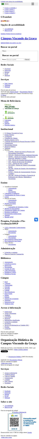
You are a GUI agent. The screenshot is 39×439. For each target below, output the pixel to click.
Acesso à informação (11, 373)
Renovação (8, 265)
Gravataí (7, 287)
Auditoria (7, 315)
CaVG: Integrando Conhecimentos (15, 227)
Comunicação (9, 143)
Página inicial (14, 92)
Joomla (29, 432)
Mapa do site (8, 30)
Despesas (7, 318)
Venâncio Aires (9, 304)
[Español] (3, 21)
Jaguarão (7, 288)
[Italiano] (7, 21)
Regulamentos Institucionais (13, 213)
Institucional (8, 312)
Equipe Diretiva (9, 135)
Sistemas (7, 215)
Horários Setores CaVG (12, 140)
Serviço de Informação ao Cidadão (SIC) (17, 325)
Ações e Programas (10, 313)
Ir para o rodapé (10, 13)
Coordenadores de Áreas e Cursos (15, 195)
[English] (1, 21)
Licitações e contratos (11, 252)
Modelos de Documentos (12, 208)
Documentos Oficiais (26, 92)
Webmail (7, 87)
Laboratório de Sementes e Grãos (18, 207)
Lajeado (7, 290)
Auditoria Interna (10, 374)
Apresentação (12, 188)
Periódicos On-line (10, 274)
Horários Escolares (10, 203)
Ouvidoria (8, 383)
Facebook (7, 391)
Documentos (12, 192)
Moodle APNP (9, 217)
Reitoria (7, 297)
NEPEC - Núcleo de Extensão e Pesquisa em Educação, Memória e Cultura (21, 157)
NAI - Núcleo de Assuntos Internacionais (20, 160)
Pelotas (7, 295)
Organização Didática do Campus (15, 210)
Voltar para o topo (6, 363)
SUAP (7, 396)
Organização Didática (14, 356)
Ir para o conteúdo (11, 8)
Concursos (8, 120)
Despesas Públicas (10, 146)
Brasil (7, 4)
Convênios (8, 317)
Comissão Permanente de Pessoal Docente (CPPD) (20, 141)
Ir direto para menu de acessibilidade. (12, 1)
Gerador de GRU (10, 269)
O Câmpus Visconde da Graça (14, 133)
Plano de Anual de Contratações (14, 254)
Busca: (4, 59)
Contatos (7, 379)
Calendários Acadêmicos (12, 193)
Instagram (7, 392)
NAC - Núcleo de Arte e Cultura (18, 163)
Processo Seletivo (10, 125)
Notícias (7, 123)
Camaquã (7, 283)
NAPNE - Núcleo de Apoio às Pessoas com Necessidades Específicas (21, 152)
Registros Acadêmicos (11, 212)
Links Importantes (10, 270)
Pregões (7, 327)
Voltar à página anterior (21, 349)
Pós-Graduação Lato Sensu (13, 241)
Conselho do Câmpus (11, 138)
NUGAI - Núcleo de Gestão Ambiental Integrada (23, 155)
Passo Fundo (8, 293)
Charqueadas (8, 285)
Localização (8, 136)
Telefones (7, 85)
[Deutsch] (5, 21)
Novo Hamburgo (10, 292)
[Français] (8, 21)
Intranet (7, 394)
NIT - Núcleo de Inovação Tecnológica (20, 162)
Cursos (7, 197)
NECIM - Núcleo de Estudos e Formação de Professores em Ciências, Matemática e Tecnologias (21, 177)
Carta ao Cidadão (10, 376)
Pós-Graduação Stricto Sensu (13, 239)
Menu (4, 95)
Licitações (8, 328)
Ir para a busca (9, 11)
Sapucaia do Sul (9, 302)
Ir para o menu (9, 9)
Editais (7, 122)
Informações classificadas (12, 320)
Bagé (6, 282)
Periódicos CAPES (10, 272)
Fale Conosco (9, 83)
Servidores (8, 323)
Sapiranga (8, 300)
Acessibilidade (9, 29)
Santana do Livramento (11, 298)
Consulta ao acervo (10, 264)
